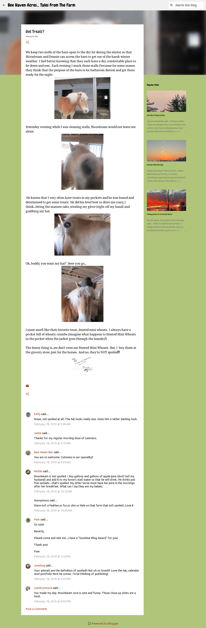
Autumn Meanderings (155, 164)
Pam (37, 519)
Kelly (37, 414)
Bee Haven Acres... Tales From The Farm (41, 5)
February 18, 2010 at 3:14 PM (52, 556)
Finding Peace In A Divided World (159, 214)
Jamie (37, 433)
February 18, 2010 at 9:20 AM (52, 462)
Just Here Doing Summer (156, 115)
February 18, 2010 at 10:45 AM (53, 510)
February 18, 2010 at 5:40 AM (52, 424)
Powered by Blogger (104, 623)
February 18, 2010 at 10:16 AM (53, 491)
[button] (27, 42)
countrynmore (43, 587)
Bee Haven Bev (43, 452)
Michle (38, 471)
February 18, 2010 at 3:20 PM (52, 578)
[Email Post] (27, 383)
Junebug (39, 565)
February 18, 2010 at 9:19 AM (52, 443)
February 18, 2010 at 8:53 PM (52, 601)
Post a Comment (36, 608)
